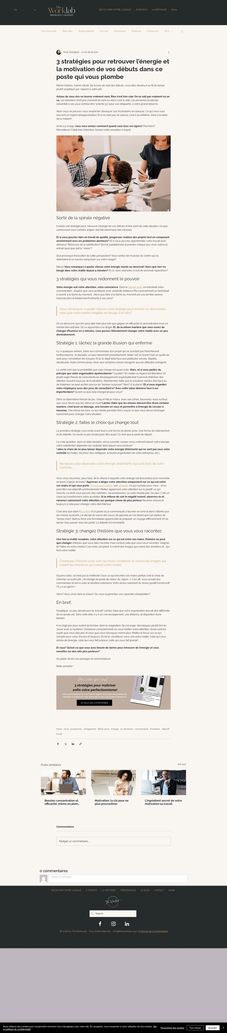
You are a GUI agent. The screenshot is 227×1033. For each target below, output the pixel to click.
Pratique (136, 31)
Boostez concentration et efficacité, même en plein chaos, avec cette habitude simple (62, 802)
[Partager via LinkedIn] (72, 743)
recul (66, 729)
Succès (104, 31)
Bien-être (68, 31)
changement (90, 729)
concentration (141, 729)
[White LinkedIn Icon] (127, 924)
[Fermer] (223, 1028)
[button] (182, 31)
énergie (115, 729)
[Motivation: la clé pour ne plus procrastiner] (113, 782)
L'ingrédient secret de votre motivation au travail (163, 802)
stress (59, 729)
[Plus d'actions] (169, 52)
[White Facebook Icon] (100, 924)
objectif (165, 729)
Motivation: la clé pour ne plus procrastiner (111, 802)
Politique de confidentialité (153, 931)
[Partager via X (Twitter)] (65, 743)
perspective (76, 729)
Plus (167, 31)
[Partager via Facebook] (57, 743)
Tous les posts (48, 31)
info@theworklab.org (124, 931)
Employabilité (86, 31)
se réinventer (126, 729)
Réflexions (152, 31)
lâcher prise (103, 729)
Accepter (212, 1027)
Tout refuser (195, 1027)
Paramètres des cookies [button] (172, 1027)
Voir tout (182, 764)
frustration (155, 729)
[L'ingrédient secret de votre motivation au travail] (163, 782)
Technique (120, 31)
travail (59, 734)
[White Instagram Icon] (113, 924)
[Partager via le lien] (80, 743)
